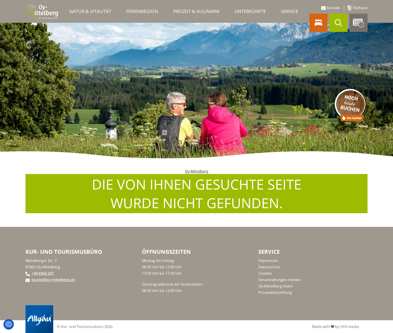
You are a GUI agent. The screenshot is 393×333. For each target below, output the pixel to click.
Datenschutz (269, 266)
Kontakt (333, 7)
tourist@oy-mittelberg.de (53, 279)
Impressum (268, 260)
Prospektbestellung (275, 292)
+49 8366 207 (43, 273)
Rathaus (360, 7)
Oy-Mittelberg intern (275, 286)
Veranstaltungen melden (279, 279)
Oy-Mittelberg (196, 171)
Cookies (265, 273)
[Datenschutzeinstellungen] (8, 324)
